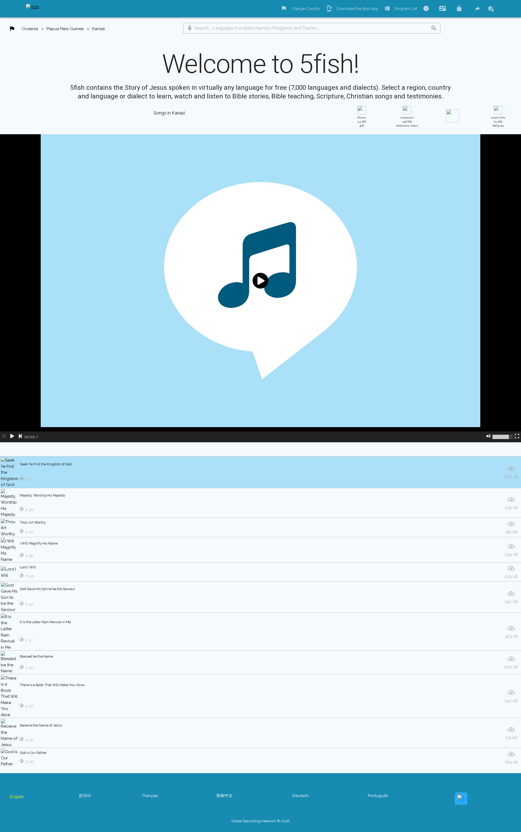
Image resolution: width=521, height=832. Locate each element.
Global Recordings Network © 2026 (260, 821)
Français (150, 795)
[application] (260, 288)
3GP (361, 121)
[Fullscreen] (517, 436)
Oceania (30, 28)
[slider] (503, 437)
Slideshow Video (407, 121)
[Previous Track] (4, 436)
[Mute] (488, 436)
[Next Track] (20, 436)
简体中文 (224, 795)
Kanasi (98, 28)
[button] (189, 28)
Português (378, 795)
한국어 (85, 795)
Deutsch (301, 795)
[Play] (12, 436)
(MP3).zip (498, 121)
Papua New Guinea (65, 28)
